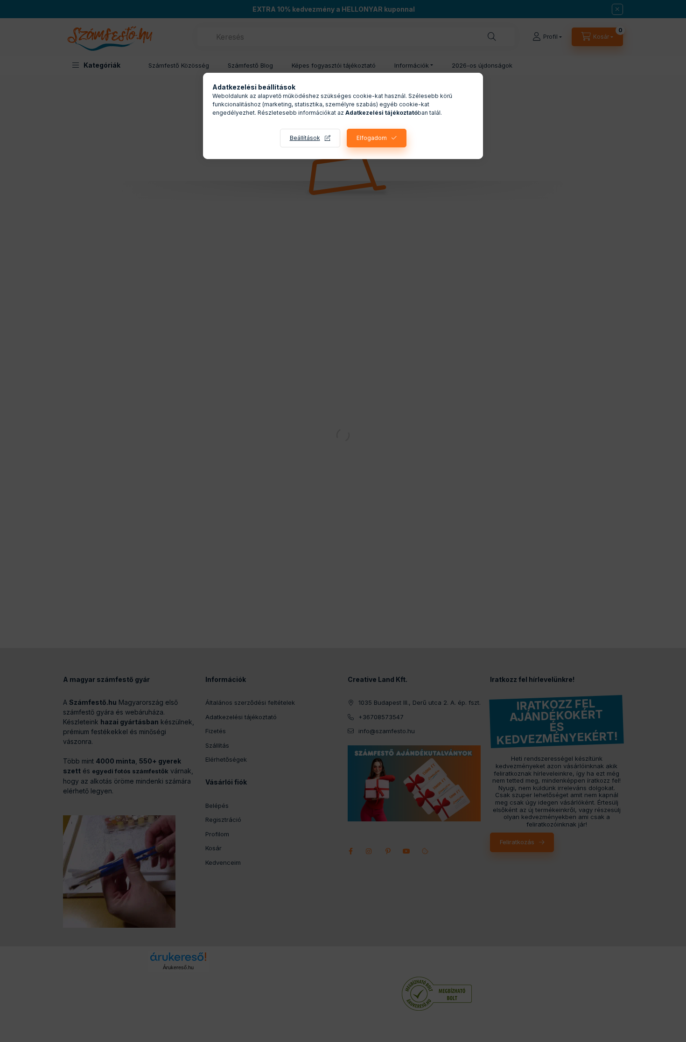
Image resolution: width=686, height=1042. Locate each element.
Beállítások (305, 137)
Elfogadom (372, 137)
